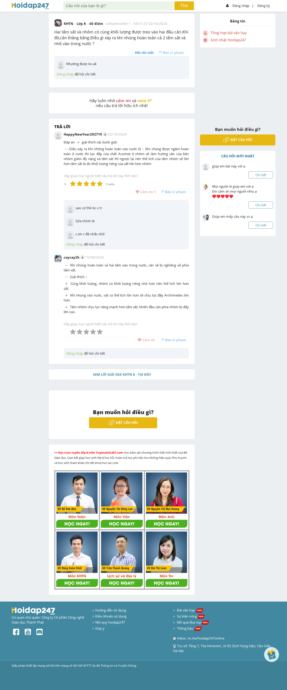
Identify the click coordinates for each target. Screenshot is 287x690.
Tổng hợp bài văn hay (229, 32)
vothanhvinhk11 (118, 23)
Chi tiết (260, 175)
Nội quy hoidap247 (110, 622)
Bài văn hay (189, 610)
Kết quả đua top (192, 622)
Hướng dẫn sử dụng (110, 610)
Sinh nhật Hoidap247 (228, 39)
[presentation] (78, 142)
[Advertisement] (237, 84)
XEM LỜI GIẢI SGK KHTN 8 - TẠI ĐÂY (122, 374)
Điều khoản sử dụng (110, 616)
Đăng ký (263, 5)
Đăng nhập (241, 5)
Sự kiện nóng (190, 616)
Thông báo (188, 628)
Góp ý (99, 628)
